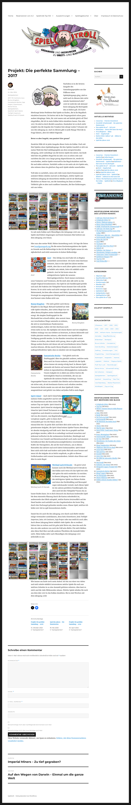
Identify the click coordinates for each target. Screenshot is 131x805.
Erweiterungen (101, 282)
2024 (117, 329)
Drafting (98, 350)
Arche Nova (100, 450)
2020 (96, 329)
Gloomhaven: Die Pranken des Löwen (108, 441)
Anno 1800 (99, 456)
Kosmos (116, 357)
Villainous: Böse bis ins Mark (105, 447)
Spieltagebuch (112, 375)
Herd (98, 242)
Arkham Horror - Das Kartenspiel (111, 332)
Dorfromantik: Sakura (103, 237)
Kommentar (13, 661)
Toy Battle (99, 244)
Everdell (99, 454)
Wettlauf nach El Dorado (62, 465)
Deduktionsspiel (112, 347)
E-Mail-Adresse (15, 702)
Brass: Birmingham (102, 434)
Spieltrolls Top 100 (43, 16)
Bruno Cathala (100, 343)
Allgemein (99, 276)
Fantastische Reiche (52, 356)
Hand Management (112, 354)
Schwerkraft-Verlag (112, 368)
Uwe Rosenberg (100, 383)
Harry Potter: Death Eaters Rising (107, 430)
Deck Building (100, 347)
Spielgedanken (13, 95)
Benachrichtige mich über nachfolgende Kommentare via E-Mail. (30, 725)
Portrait (98, 287)
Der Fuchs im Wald (102, 417)
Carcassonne (111, 343)
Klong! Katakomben (102, 445)
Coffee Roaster (108, 157)
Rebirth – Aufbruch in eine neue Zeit (108, 177)
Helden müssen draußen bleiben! (107, 480)
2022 (106, 329)
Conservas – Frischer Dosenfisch (107, 121)
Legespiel (98, 361)
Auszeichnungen (63, 16)
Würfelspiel (99, 386)
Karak (98, 415)
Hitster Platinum (101, 478)
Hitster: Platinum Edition (104, 222)
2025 (96, 332)
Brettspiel (108, 339)
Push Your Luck (100, 365)
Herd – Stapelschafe (102, 134)
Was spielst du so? (102, 297)
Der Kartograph (101, 475)
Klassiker (99, 284)
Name (11, 692)
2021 (101, 329)
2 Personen (98, 325)
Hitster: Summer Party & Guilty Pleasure (109, 409)
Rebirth (98, 248)
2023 (111, 329)
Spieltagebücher (82, 16)
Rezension (99, 289)
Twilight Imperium (14, 113)
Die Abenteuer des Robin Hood (106, 421)
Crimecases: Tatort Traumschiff (106, 254)
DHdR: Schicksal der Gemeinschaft (107, 226)
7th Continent (16, 98)
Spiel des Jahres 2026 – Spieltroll (107, 174)
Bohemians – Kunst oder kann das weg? (109, 129)
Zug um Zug (109, 386)
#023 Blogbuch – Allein (103, 132)
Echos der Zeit (101, 239)
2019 (115, 325)
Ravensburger (112, 365)
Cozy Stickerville (101, 261)
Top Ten (99, 259)
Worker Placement (114, 383)
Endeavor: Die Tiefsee (103, 250)
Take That (116, 379)
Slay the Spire (100, 428)
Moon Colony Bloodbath (104, 224)
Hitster (98, 426)
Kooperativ (108, 357)
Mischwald (99, 462)
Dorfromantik (100, 419)
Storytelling (107, 379)
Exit (116, 350)
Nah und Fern (100, 452)
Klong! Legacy (101, 473)
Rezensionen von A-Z (24, 16)
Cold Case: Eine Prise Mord (104, 246)
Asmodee (98, 336)
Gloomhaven (17, 104)
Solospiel (109, 372)
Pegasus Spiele (116, 361)
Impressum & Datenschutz (112, 16)
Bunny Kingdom (37, 304)
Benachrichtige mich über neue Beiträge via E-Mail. (25, 730)
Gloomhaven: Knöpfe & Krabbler (106, 252)
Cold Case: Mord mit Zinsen (105, 218)
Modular (106, 361)
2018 (110, 325)
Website (11, 712)
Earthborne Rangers (103, 257)
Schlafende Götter (102, 220)
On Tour (99, 439)
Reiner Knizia (12, 106)
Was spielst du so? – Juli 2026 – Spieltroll (109, 166)
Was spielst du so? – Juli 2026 (105, 127)
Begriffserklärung (102, 278)
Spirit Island (36, 396)
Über (96, 16)
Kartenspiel (99, 357)
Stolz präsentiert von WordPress (26, 796)
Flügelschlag (99, 354)
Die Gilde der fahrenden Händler (106, 458)
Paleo (98, 413)
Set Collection (99, 372)
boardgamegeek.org (42, 246)
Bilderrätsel (100, 280)
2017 (9, 98)
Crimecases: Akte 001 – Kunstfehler (108, 235)
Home (10, 16)
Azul (49, 258)
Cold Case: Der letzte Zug (104, 229)
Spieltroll (11, 89)
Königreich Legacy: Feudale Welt (106, 467)
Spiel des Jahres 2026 (103, 140)
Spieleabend (100, 291)
